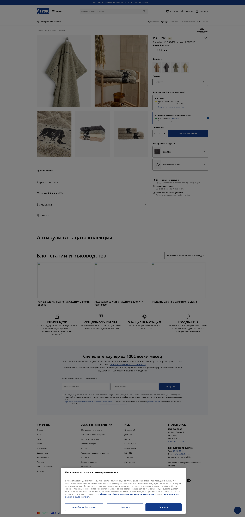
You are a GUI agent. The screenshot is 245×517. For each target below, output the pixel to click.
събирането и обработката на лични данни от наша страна (126, 494)
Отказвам (125, 507)
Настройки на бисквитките (84, 507)
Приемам (163, 507)
